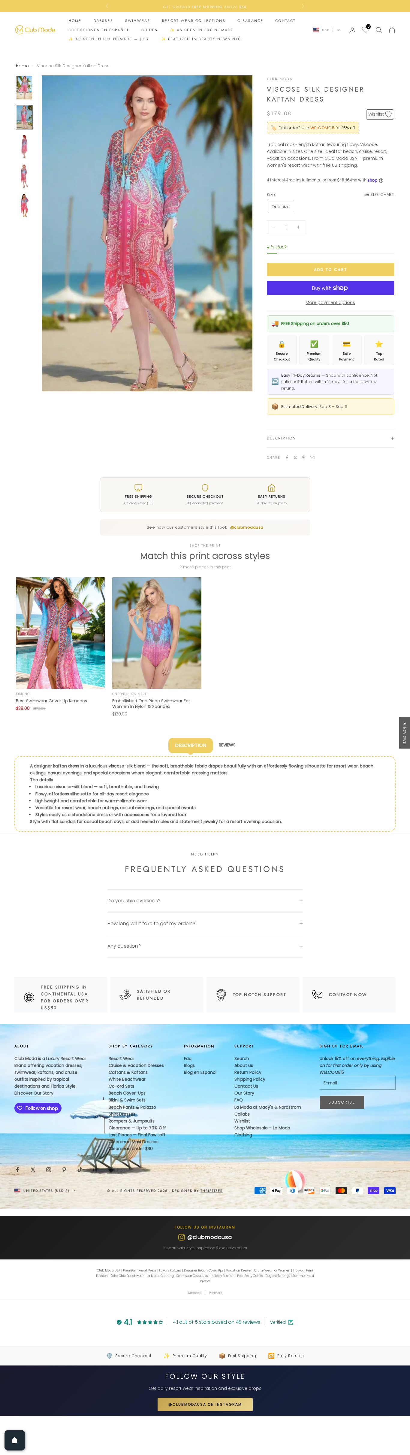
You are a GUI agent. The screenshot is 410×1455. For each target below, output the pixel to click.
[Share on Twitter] (295, 457)
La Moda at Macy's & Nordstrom (267, 1107)
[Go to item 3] (24, 146)
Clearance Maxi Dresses (133, 1142)
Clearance (250, 20)
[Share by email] (312, 457)
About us (243, 1065)
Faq (187, 1059)
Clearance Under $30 (131, 1149)
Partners (215, 1292)
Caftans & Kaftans (128, 1072)
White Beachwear (127, 1079)
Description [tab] (190, 745)
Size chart (382, 194)
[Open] (15, 1440)
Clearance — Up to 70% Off (137, 1128)
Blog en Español (200, 1072)
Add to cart (330, 269)
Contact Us (246, 1086)
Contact (285, 20)
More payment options (330, 302)
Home (75, 20)
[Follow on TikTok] (80, 1170)
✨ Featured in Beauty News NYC (201, 39)
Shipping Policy (249, 1079)
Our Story (244, 1093)
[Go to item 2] (24, 117)
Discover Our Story (33, 1093)
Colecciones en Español (98, 30)
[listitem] (60, 647)
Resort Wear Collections (193, 20)
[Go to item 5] (24, 205)
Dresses (103, 20)
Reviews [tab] (227, 745)
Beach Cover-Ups (127, 1093)
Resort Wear (121, 1059)
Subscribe (341, 1102)
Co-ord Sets (121, 1086)
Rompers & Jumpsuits (132, 1121)
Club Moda (280, 79)
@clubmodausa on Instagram (205, 1404)
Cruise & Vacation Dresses (136, 1065)
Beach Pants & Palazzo (132, 1107)
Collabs (242, 1114)
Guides (149, 30)
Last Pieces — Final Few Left (137, 1135)
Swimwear (137, 20)
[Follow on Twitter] (33, 1170)
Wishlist (242, 1121)
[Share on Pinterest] (303, 457)
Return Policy (247, 1072)
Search (241, 1059)
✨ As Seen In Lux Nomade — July (108, 39)
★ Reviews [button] (405, 733)
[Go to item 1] (24, 87)
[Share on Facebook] (287, 457)
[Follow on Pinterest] (64, 1170)
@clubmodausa (247, 527)
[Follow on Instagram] (49, 1170)
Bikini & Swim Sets (127, 1100)
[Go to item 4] (24, 176)
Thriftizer (211, 1190)
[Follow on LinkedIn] (95, 1170)
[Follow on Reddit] (111, 1170)
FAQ (238, 1100)
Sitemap (194, 1292)
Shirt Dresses (122, 1114)
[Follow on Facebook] (17, 1170)
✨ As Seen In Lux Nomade (202, 30)
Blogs (189, 1065)
